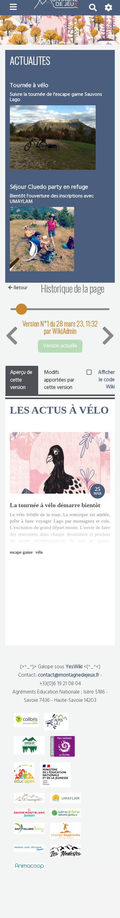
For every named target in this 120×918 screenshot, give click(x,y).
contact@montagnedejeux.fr (68, 675)
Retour (20, 288)
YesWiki (74, 667)
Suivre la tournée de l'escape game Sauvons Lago (56, 97)
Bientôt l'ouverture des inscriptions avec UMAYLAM (52, 199)
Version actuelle (60, 346)
